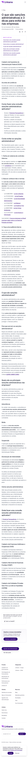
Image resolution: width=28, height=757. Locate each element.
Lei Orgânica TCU (19, 205)
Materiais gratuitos (19, 695)
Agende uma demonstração (10, 648)
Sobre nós (4, 710)
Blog (4, 10)
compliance (8, 165)
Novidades (18, 697)
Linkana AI (4, 685)
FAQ (16, 700)
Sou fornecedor (19, 703)
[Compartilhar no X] (22, 32)
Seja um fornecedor (6, 695)
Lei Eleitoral (17, 203)
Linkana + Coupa (19, 667)
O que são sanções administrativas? (12, 46)
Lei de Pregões (19, 196)
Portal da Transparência (16, 113)
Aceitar (10, 753)
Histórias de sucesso (7, 692)
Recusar (17, 753)
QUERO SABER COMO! (12, 374)
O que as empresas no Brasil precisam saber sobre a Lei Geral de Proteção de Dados (14, 220)
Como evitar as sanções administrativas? (13, 44)
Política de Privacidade (16, 750)
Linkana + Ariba (19, 670)
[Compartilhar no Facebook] (25, 32)
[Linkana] (7, 2)
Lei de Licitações (18, 193)
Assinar (21, 733)
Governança (5, 712)
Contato (4, 718)
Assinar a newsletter (10, 639)
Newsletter (4, 715)
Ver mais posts (7, 652)
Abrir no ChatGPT (10, 621)
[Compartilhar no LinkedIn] (20, 32)
